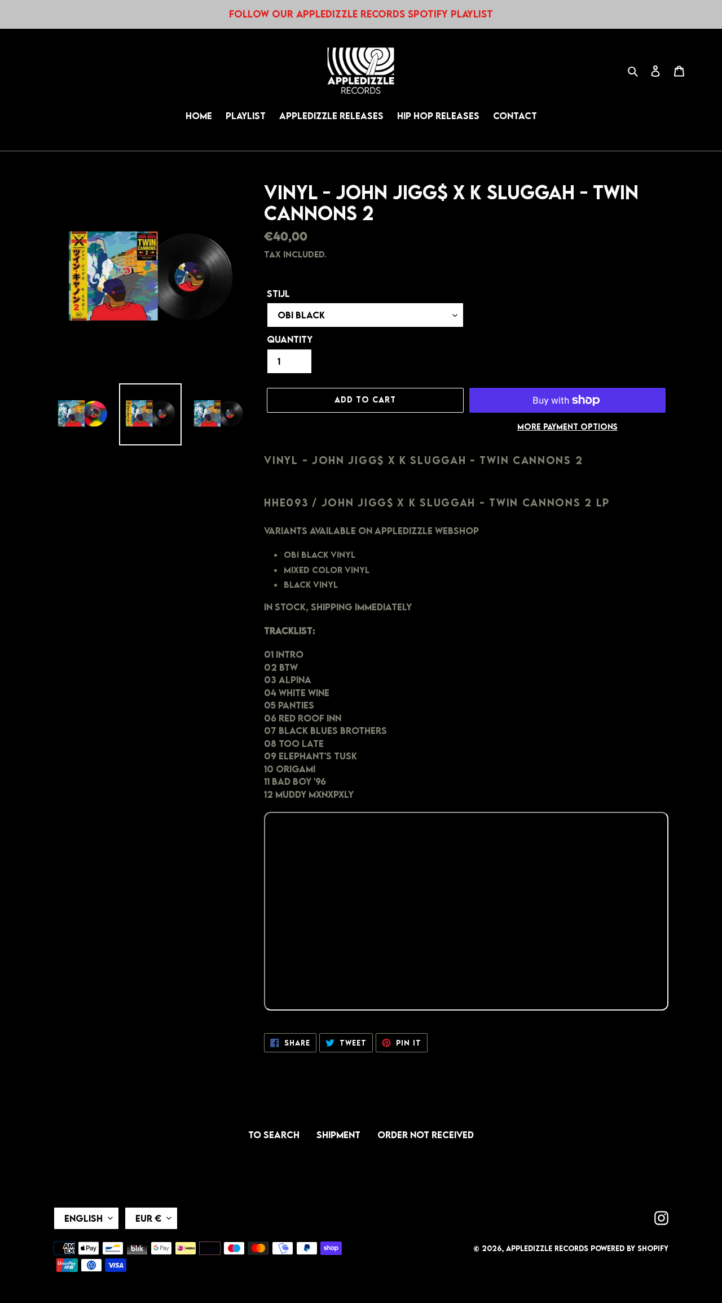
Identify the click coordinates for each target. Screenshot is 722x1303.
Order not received (425, 1134)
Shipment (338, 1134)
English (83, 1218)
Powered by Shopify (629, 1248)
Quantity (289, 339)
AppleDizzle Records (547, 1248)
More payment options (567, 427)
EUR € (148, 1218)
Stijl (278, 293)
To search (274, 1134)
